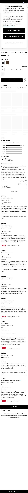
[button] (2, 48)
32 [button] (7, 69)
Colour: (2, 59)
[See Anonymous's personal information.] (8, 200)
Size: (2, 66)
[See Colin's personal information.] (5, 282)
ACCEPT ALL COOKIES (14, 30)
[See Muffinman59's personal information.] (9, 304)
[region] (14, 26)
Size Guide (24, 66)
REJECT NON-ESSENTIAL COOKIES (14, 36)
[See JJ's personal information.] (3, 384)
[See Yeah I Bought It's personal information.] (10, 228)
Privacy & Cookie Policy (9, 25)
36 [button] (16, 69)
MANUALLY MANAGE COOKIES (14, 43)
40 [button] (3, 74)
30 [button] (2, 69)
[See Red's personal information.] (4, 327)
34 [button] (11, 69)
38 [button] (20, 69)
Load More (14, 406)
